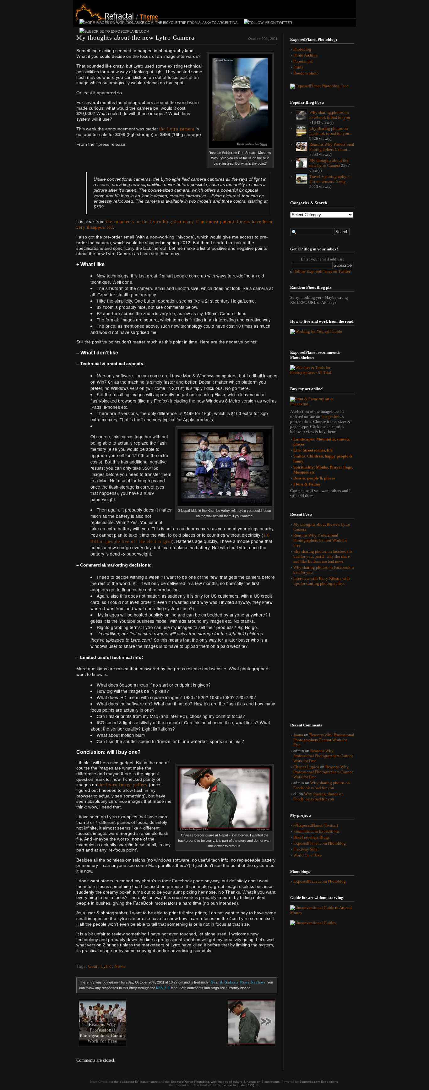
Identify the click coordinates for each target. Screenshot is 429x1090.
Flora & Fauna (306, 484)
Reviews (258, 982)
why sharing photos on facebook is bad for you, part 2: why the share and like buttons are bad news (322, 556)
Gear (93, 966)
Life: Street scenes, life (313, 450)
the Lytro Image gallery (123, 784)
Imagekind (330, 416)
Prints (298, 67)
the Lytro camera (176, 129)
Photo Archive (305, 55)
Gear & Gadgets (224, 982)
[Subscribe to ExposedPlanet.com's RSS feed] (114, 32)
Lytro (106, 966)
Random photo (306, 73)
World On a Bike (307, 855)
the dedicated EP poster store (136, 1081)
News (119, 966)
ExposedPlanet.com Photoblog (319, 843)
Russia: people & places (314, 478)
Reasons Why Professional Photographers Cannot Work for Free (102, 1032)
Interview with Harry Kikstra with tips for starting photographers (321, 581)
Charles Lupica (306, 766)
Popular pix (303, 61)
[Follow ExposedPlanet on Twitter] (268, 23)
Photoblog (302, 49)
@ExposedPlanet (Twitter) (315, 825)
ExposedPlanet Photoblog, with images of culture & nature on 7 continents (225, 1081)
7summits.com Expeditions (316, 831)
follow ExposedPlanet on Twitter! (323, 271)
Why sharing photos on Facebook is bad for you (321, 785)
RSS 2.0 (163, 988)
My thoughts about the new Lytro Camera (135, 37)
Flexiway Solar (306, 849)
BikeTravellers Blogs (311, 837)
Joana (298, 734)
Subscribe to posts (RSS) (236, 1085)
